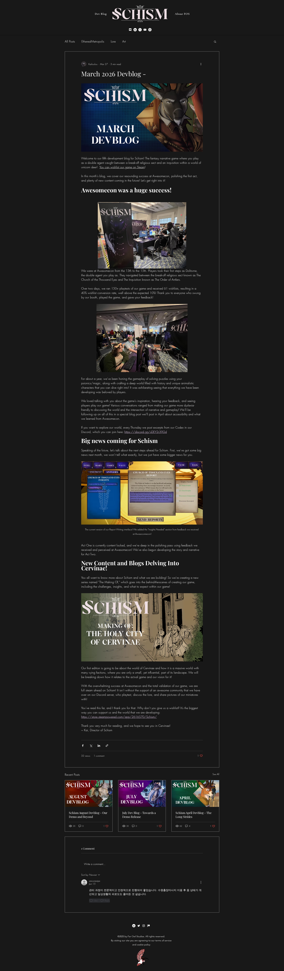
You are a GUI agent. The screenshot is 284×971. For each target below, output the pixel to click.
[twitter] (140, 29)
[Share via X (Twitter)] (90, 745)
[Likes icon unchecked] (91, 901)
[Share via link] (106, 745)
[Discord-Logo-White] (130, 29)
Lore (113, 41)
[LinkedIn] (135, 29)
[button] (215, 41)
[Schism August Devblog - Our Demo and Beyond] (88, 793)
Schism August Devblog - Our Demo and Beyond (88, 815)
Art (124, 41)
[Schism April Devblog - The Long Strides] (195, 793)
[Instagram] (150, 29)
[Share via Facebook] (82, 745)
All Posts (70, 41)
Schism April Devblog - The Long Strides (194, 815)
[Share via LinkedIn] (98, 745)
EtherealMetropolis (93, 41)
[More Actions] (201, 882)
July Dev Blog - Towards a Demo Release (139, 815)
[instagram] (145, 29)
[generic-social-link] (148, 925)
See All (216, 774)
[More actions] (201, 64)
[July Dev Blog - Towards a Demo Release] (142, 793)
